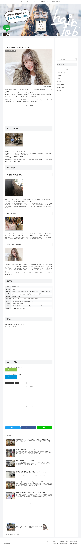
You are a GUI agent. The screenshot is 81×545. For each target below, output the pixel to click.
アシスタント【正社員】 (10, 382)
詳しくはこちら (11, 369)
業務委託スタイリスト (64, 541)
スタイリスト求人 (56, 541)
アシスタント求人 (31, 382)
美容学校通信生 (60, 87)
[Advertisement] (28, 41)
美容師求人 (42, 382)
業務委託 (59, 78)
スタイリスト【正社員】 (63, 72)
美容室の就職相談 (73, 541)
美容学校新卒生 (60, 84)
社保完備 (17, 382)
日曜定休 (59, 75)
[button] (75, 59)
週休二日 (59, 91)
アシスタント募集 (23, 382)
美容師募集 (37, 382)
